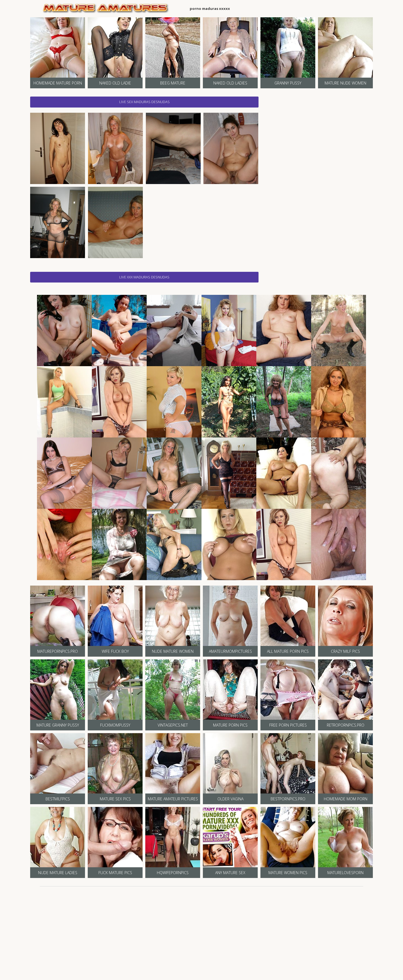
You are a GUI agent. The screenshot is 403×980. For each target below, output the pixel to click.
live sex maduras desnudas (144, 101)
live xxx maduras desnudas (144, 277)
